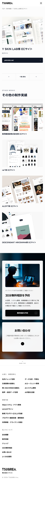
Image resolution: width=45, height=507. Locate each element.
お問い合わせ (7, 452)
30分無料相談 (7, 448)
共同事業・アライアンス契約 (12, 422)
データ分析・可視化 (32, 379)
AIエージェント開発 (32, 383)
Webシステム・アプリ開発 (11, 405)
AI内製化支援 (29, 392)
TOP (3, 8)
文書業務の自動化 (8, 383)
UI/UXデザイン (7, 409)
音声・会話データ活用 (10, 392)
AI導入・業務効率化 (9, 374)
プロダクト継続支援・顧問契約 (13, 418)
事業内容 (5, 400)
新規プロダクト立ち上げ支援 (12, 413)
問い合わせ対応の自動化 (10, 388)
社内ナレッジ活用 (8, 379)
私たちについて (7, 430)
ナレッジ (5, 443)
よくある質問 (7, 457)
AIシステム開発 (30, 388)
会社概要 (5, 435)
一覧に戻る (22, 76)
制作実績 (8, 8)
